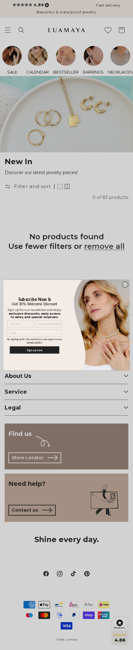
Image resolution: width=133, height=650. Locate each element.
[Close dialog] (125, 284)
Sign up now (34, 350)
